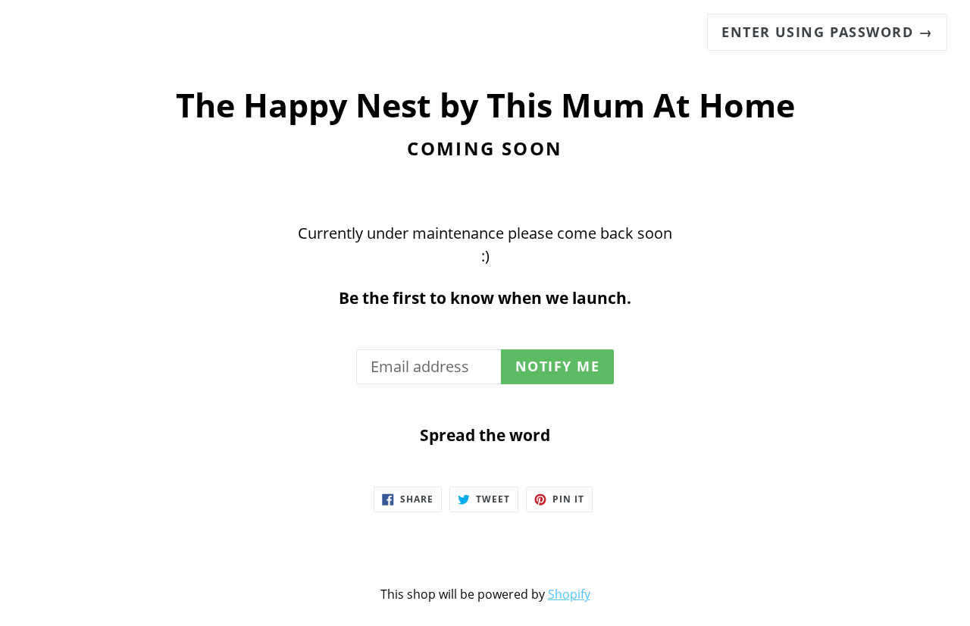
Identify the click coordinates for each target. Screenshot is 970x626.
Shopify (569, 594)
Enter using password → (827, 32)
